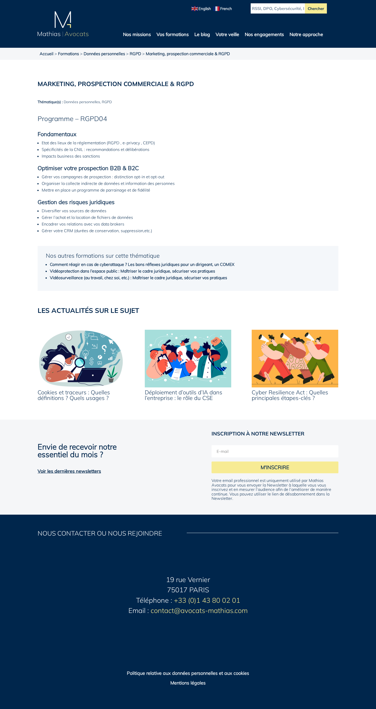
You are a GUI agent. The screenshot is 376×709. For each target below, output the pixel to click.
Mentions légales (188, 683)
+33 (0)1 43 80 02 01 (207, 600)
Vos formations (173, 35)
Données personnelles (104, 53)
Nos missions (137, 35)
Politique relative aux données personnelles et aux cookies (188, 673)
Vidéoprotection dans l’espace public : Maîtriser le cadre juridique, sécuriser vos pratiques (132, 271)
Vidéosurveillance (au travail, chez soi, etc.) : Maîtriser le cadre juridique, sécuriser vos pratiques (138, 277)
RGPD (135, 53)
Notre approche (306, 35)
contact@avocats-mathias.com (199, 610)
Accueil (46, 53)
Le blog (202, 35)
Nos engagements (264, 35)
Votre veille (227, 35)
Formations (68, 53)
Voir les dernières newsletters (69, 471)
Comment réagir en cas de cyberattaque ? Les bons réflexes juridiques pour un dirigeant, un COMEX (142, 264)
